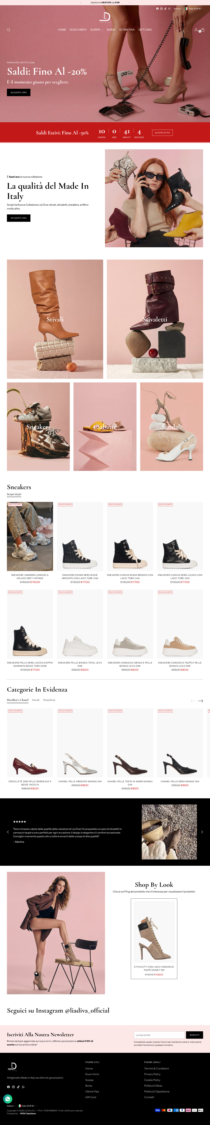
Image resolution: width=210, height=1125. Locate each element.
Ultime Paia (92, 1091)
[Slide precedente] (193, 701)
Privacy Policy (152, 1074)
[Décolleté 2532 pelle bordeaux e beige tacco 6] (30, 742)
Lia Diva (28, 1110)
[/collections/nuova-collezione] (105, 63)
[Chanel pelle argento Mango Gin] (80, 742)
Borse (88, 1085)
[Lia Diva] (105, 18)
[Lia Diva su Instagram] (161, 8)
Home (89, 1068)
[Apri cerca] (9, 30)
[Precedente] (80, 2)
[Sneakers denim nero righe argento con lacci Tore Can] (80, 536)
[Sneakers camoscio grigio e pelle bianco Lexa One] (130, 624)
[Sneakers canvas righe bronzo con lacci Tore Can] (130, 536)
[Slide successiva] (200, 700)
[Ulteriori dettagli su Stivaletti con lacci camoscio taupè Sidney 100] (36, 973)
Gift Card (90, 1097)
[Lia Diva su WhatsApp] (169, 8)
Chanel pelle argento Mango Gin (80, 781)
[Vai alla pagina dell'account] (195, 30)
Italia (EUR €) (195, 8)
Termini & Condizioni (156, 1068)
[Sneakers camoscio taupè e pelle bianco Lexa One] (180, 624)
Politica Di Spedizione (157, 1091)
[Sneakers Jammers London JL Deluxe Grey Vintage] (30, 536)
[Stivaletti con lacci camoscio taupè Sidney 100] (154, 932)
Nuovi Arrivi (92, 1074)
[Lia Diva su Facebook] (157, 8)
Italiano (177, 8)
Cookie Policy (152, 1080)
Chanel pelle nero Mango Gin (180, 781)
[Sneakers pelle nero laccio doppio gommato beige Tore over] (30, 624)
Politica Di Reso (153, 1085)
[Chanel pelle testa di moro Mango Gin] (130, 742)
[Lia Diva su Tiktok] (165, 8)
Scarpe (89, 1080)
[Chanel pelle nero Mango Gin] (180, 742)
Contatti (149, 1097)
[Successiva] (129, 2)
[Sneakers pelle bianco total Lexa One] (80, 624)
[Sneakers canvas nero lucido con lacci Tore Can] (180, 536)
